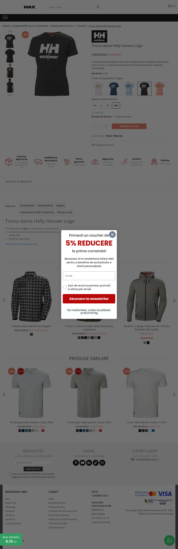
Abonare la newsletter (89, 298)
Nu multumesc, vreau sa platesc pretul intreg (89, 311)
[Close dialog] (112, 235)
